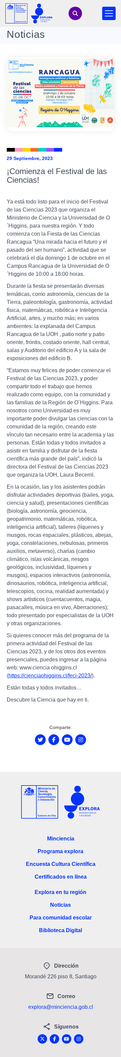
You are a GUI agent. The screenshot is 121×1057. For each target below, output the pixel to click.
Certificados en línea (61, 877)
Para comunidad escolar (61, 917)
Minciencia (60, 838)
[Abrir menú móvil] (109, 13)
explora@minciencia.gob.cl (60, 1007)
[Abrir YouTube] (67, 739)
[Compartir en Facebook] (53, 739)
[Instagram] (78, 1039)
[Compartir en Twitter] (40, 739)
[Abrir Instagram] (80, 739)
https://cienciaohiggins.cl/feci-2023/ (50, 675)
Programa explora (60, 851)
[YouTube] (66, 1039)
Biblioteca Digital (60, 930)
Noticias (60, 905)
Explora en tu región (60, 892)
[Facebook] (54, 1039)
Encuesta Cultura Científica (60, 864)
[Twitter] (42, 1039)
